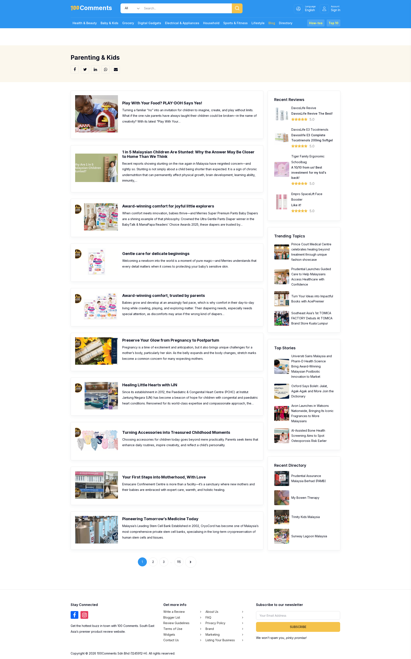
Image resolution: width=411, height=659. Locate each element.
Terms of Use (172, 629)
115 (179, 562)
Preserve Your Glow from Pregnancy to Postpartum (170, 340)
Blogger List (171, 617)
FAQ (208, 617)
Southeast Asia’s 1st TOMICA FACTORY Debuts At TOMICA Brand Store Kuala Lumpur (311, 318)
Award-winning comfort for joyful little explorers (168, 206)
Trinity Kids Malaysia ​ (306, 517)
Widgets (169, 634)
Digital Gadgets (149, 23)
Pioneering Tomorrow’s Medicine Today (160, 519)
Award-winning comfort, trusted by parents (163, 295)
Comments (96, 9)
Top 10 (333, 23)
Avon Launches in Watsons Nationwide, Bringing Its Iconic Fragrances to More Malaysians (312, 413)
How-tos (316, 23)
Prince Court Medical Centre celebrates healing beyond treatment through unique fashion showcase (311, 251)
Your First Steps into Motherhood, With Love (164, 477)
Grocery (128, 23)
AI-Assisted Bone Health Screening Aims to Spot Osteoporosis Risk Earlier (309, 436)
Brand (210, 629)
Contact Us (171, 640)
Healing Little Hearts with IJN (149, 385)
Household (211, 23)
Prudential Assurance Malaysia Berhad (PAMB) (308, 478)
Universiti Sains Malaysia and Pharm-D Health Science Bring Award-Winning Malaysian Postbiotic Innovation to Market (311, 366)
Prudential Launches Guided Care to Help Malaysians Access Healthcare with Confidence (311, 276)
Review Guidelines (176, 623)
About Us (212, 611)
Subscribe (298, 627)
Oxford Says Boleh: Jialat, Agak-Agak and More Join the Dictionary (312, 391)
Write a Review (174, 611)
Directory (285, 23)
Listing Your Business (220, 640)
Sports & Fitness (235, 23)
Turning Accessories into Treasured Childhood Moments (176, 432)
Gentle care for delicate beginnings (155, 253)
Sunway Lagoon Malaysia (309, 536)
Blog (271, 23)
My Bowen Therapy (305, 497)
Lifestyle (258, 23)
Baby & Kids (109, 23)
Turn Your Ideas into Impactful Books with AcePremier (312, 298)
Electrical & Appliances (182, 23)
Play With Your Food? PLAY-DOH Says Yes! (162, 103)
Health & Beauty (85, 23)
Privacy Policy (215, 623)
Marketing (213, 634)
